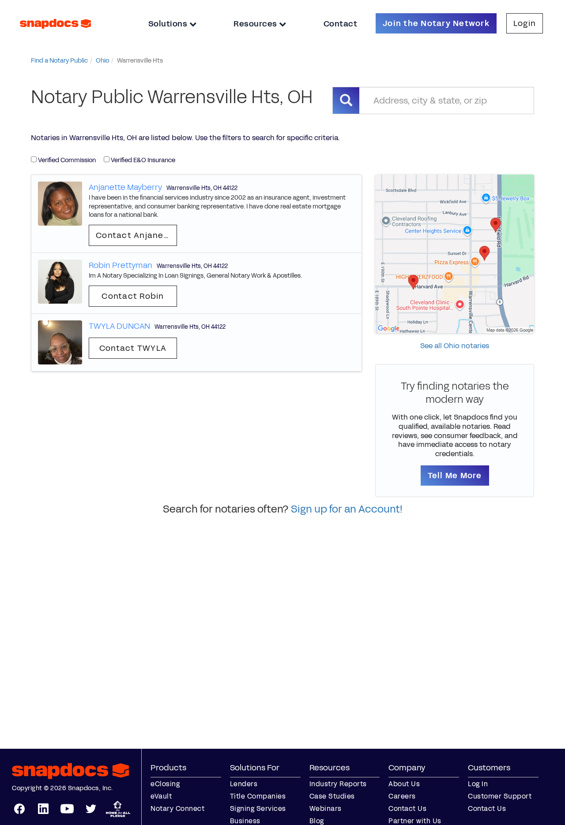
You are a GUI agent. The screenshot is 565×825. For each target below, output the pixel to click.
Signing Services (258, 808)
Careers (402, 796)
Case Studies (332, 796)
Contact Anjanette (136, 235)
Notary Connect (177, 808)
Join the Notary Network (436, 23)
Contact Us (407, 808)
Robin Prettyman (120, 265)
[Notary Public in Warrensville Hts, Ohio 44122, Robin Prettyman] (60, 281)
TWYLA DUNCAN (119, 326)
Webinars (325, 808)
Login (524, 23)
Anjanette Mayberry (125, 187)
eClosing (165, 783)
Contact (341, 24)
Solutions (168, 24)
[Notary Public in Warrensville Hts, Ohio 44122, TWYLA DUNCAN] (60, 342)
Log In (478, 783)
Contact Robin (133, 296)
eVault (161, 796)
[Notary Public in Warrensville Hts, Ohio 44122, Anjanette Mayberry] (60, 203)
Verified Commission (66, 160)
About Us (404, 783)
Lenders (244, 783)
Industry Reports (338, 783)
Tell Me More (455, 475)
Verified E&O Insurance (142, 160)
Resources (256, 24)
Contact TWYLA (132, 348)
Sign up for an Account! (347, 509)
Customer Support (499, 796)
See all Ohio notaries (454, 346)
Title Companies (258, 796)
